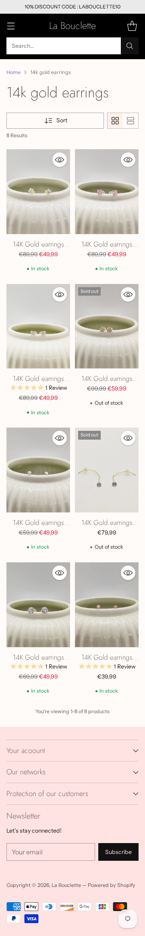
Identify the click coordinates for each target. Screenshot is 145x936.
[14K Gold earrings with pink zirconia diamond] (107, 604)
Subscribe (118, 852)
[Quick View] (59, 159)
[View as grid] (115, 120)
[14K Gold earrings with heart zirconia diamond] (38, 326)
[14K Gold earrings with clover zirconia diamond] (107, 326)
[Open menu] (10, 25)
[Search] (130, 45)
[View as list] (130, 120)
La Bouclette (66, 885)
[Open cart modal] (132, 25)
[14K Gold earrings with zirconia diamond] (38, 470)
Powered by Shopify (111, 885)
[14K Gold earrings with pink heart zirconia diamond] (107, 191)
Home (13, 72)
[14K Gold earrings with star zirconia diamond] (38, 191)
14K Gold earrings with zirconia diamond (38, 527)
